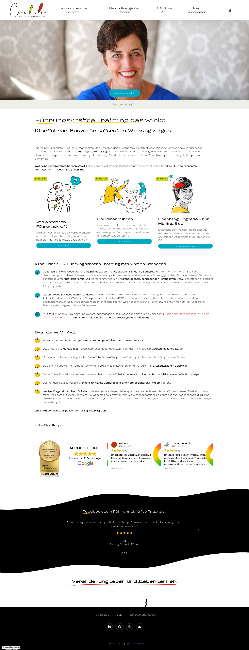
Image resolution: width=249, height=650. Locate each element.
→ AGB (118, 614)
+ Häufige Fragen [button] (50, 425)
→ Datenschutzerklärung (141, 614)
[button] (237, 10)
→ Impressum (101, 614)
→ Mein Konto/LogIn (122, 104)
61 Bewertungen (93, 458)
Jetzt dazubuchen (185, 246)
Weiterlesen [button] (111, 468)
